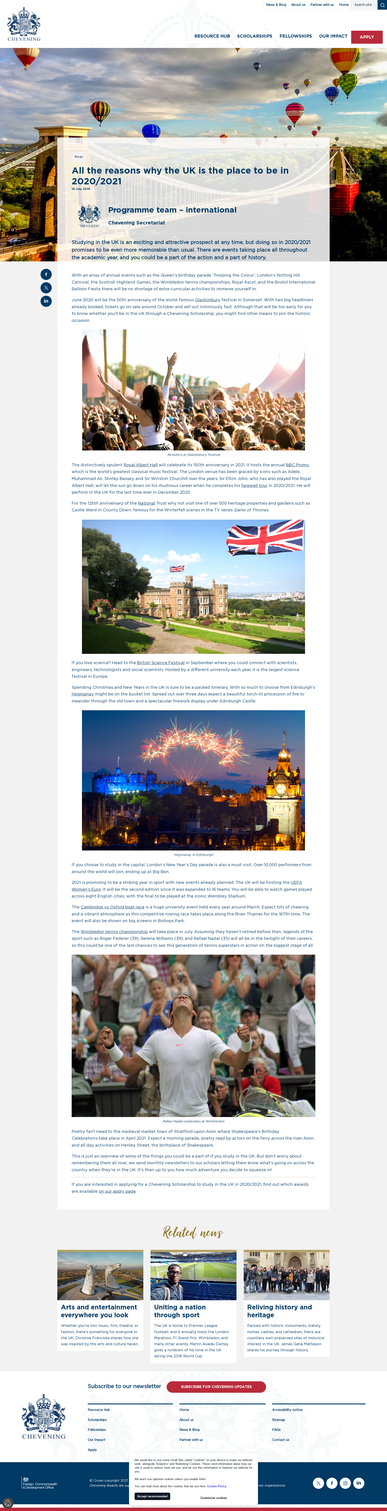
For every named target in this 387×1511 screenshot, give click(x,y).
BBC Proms (297, 465)
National (146, 504)
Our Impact (96, 1440)
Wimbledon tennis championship (114, 932)
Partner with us (322, 4)
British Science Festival (161, 663)
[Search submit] (382, 5)
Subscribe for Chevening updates (216, 1387)
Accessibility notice (287, 1410)
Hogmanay (83, 694)
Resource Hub (212, 36)
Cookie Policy (216, 1486)
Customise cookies (213, 1498)
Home (344, 4)
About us (298, 4)
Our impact (333, 36)
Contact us (280, 1440)
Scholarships (254, 36)
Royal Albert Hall (141, 465)
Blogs (79, 156)
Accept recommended (152, 1496)
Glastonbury (207, 300)
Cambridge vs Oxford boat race (112, 907)
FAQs (276, 1429)
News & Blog (276, 4)
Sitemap (278, 1420)
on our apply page (117, 1192)
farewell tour (254, 486)
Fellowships (296, 36)
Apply (367, 37)
